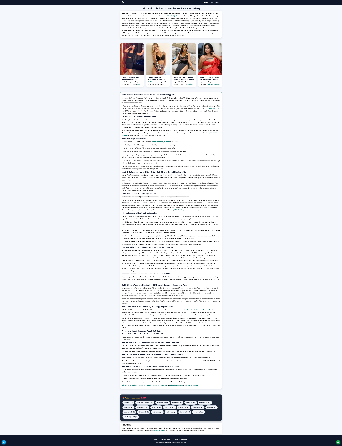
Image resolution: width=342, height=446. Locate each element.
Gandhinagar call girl (130, 417)
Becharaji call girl (142, 407)
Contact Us (215, 2)
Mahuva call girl (144, 412)
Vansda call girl (177, 402)
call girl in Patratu (176, 385)
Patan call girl (128, 407)
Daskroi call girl (169, 407)
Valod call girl (128, 402)
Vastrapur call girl (162, 402)
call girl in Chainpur (160, 385)
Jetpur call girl (157, 412)
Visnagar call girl (129, 412)
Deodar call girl (185, 412)
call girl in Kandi (145, 385)
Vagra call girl (156, 407)
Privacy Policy (165, 439)
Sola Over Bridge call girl (145, 402)
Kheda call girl (211, 407)
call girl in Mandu (191, 385)
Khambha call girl (204, 402)
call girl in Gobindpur (129, 385)
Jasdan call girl (190, 402)
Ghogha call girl (183, 407)
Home (206, 2)
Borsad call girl (198, 412)
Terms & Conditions (180, 439)
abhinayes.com (158, 430)
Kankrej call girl (171, 412)
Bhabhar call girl (198, 407)
